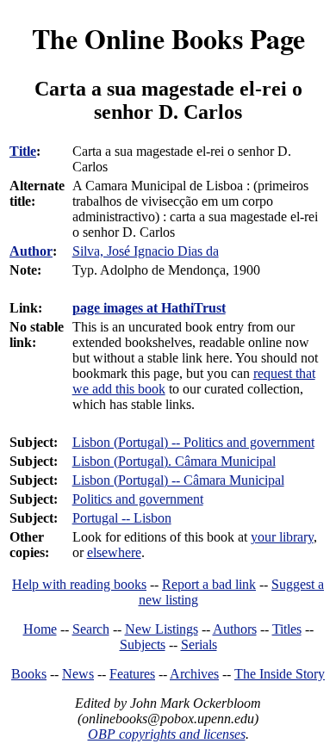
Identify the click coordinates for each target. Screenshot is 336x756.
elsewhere (114, 552)
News (78, 673)
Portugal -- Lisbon (121, 518)
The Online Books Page (168, 38)
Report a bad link (209, 584)
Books (29, 673)
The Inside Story (279, 673)
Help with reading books (79, 584)
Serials (199, 644)
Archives (194, 673)
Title (22, 151)
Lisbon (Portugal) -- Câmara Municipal (178, 480)
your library (282, 537)
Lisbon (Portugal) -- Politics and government (193, 442)
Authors (235, 629)
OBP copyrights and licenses (167, 734)
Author (31, 251)
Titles (287, 629)
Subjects (142, 644)
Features (132, 673)
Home (40, 629)
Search (90, 629)
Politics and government (137, 499)
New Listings (161, 629)
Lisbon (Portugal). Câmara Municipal (174, 461)
